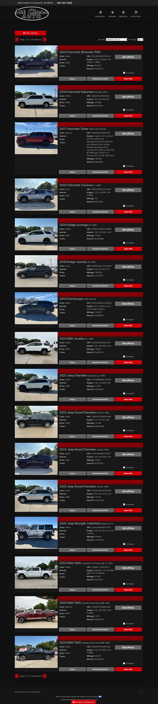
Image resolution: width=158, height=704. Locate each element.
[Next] (44, 39)
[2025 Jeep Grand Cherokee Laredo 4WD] (36, 495)
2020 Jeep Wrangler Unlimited (86, 523)
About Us (21, 692)
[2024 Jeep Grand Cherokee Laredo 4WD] (36, 458)
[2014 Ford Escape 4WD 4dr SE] (36, 308)
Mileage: (90, 65)
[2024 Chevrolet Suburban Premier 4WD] (36, 101)
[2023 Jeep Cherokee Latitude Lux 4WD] (36, 384)
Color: (62, 56)
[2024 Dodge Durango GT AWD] (36, 234)
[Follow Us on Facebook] (141, 3)
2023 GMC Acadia (76, 338)
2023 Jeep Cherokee (82, 375)
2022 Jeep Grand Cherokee (84, 412)
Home (16, 692)
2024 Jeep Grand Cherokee (84, 449)
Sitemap (82, 696)
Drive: (62, 62)
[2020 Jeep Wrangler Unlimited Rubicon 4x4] (36, 532)
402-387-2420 (64, 3)
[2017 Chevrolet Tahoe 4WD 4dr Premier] (36, 138)
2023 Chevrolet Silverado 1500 (80, 52)
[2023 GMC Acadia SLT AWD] (36, 348)
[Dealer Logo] (32, 13)
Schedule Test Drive (100, 79)
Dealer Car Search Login (63, 696)
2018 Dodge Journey (77, 262)
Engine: (90, 59)
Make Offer (128, 79)
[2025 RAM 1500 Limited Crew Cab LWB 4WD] (36, 612)
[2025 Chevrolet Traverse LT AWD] (36, 194)
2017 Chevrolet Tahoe (82, 128)
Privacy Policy (36, 692)
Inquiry (72, 79)
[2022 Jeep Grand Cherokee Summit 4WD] (36, 421)
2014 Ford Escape (77, 299)
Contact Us (28, 692)
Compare (130, 73)
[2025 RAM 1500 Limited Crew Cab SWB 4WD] (36, 652)
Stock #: (90, 68)
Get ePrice (128, 57)
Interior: (63, 59)
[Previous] (17, 39)
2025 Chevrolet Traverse (80, 185)
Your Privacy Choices (92, 696)
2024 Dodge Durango (78, 225)
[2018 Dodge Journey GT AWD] (36, 271)
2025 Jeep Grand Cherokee (84, 486)
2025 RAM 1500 (84, 602)
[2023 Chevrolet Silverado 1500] (36, 61)
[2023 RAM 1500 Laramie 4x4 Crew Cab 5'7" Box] (36, 572)
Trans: (62, 66)
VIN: (89, 56)
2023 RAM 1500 (86, 563)
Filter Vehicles (31, 33)
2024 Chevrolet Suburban (83, 92)
